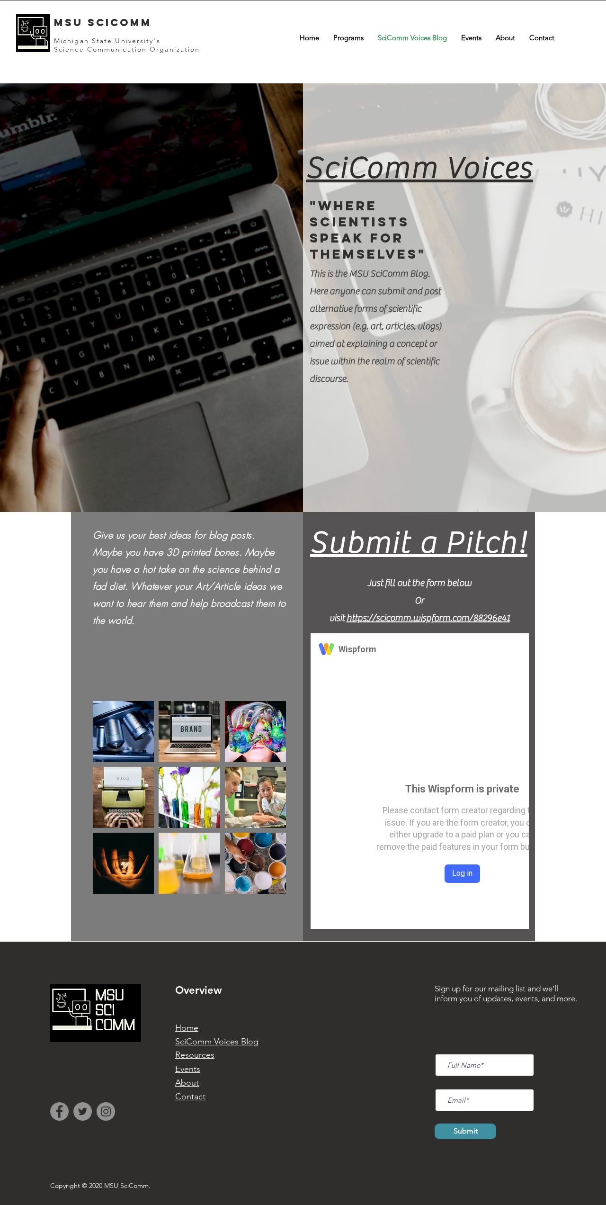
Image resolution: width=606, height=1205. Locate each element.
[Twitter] (82, 1111)
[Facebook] (59, 1111)
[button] (348, 37)
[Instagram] (106, 1111)
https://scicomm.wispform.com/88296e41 (428, 617)
